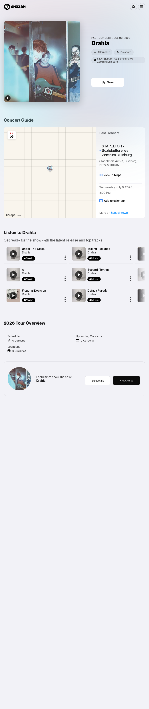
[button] (141, 6)
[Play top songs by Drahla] (8, 98)
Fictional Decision (34, 290)
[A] (13, 274)
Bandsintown (119, 212)
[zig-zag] (144, 274)
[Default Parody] (78, 295)
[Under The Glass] (13, 253)
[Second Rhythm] (78, 274)
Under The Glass (33, 249)
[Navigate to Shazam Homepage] (15, 7)
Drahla (26, 252)
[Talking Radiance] (78, 253)
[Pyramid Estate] (144, 295)
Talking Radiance (98, 249)
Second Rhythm (98, 269)
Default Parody (97, 290)
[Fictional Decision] (13, 295)
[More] (65, 258)
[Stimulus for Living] (144, 253)
